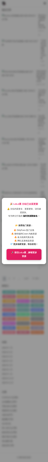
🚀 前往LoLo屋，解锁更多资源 (24, 254)
